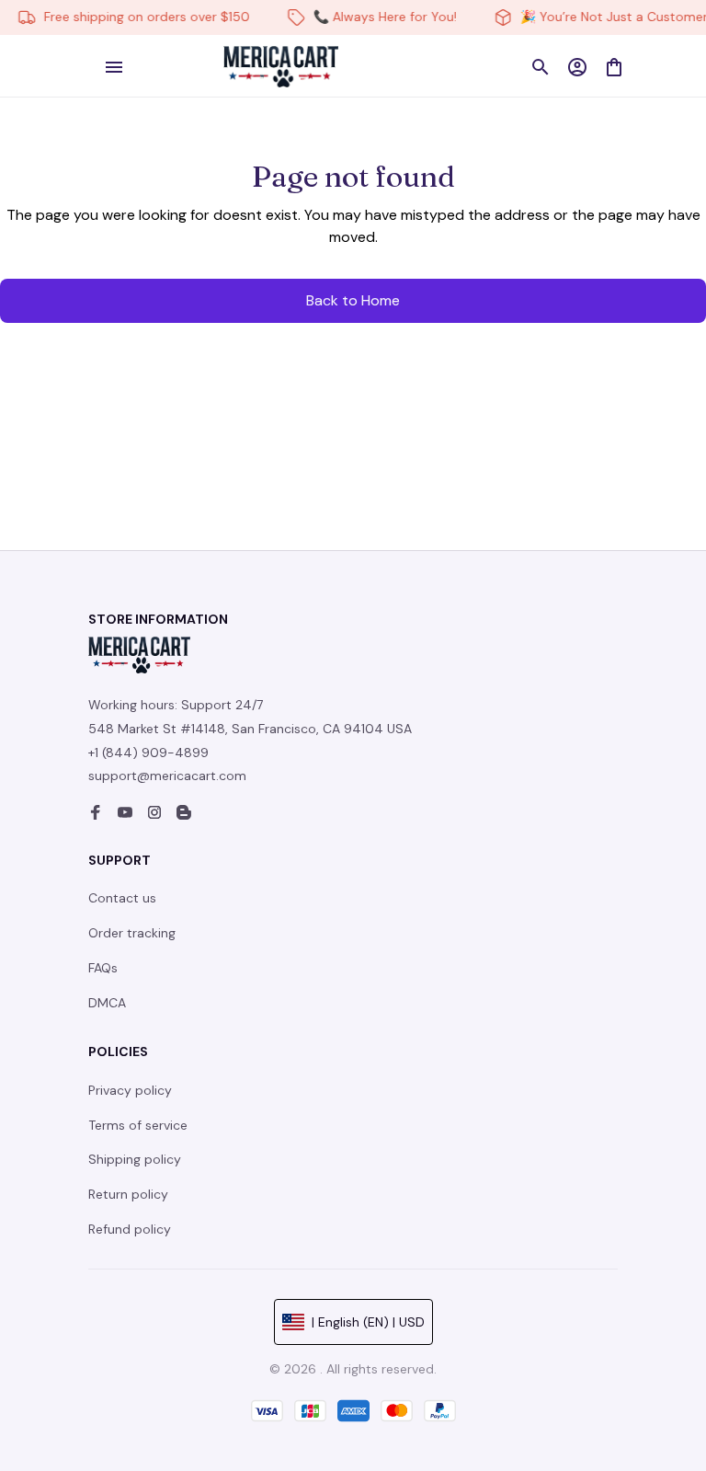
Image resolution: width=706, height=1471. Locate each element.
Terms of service (138, 1125)
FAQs (103, 968)
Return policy (128, 1194)
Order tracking (132, 933)
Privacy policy (130, 1090)
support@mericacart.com (167, 775)
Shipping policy (134, 1159)
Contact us (122, 898)
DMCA (107, 1002)
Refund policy (129, 1229)
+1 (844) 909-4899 (148, 752)
